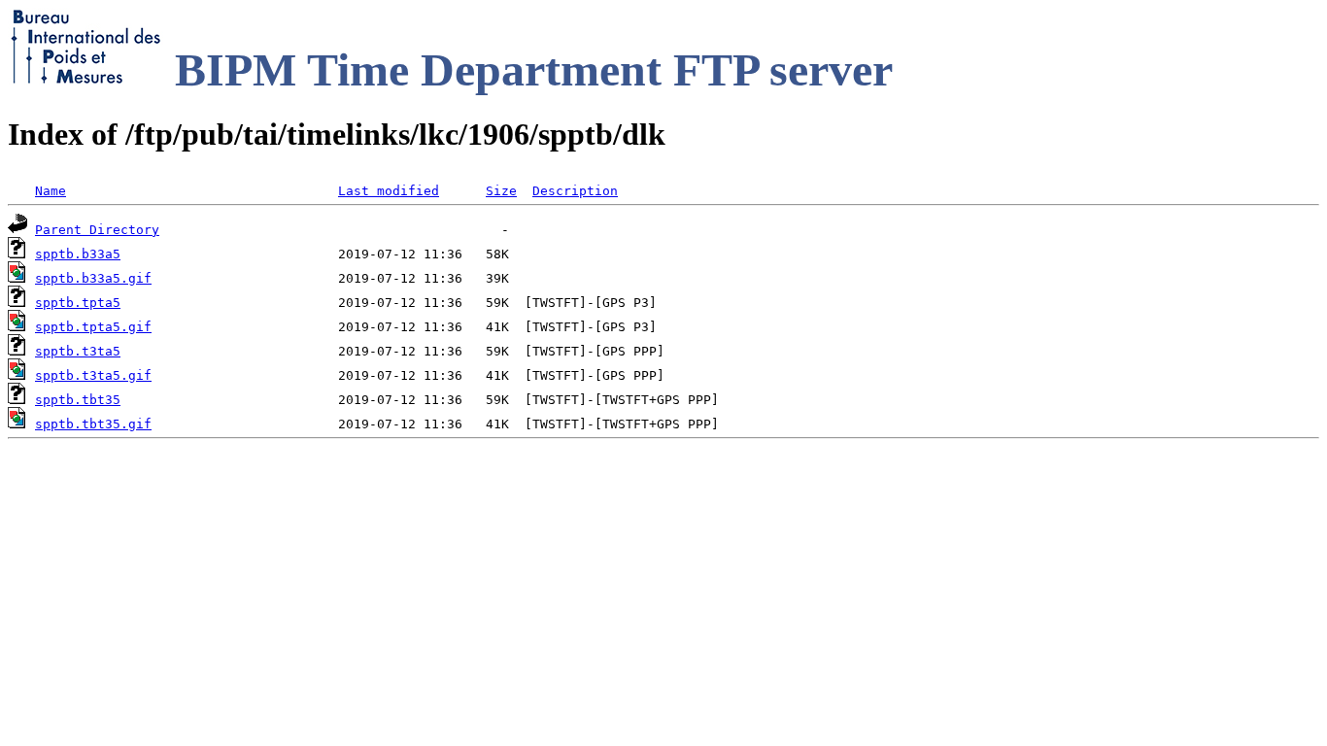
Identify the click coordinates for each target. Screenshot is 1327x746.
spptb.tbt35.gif (93, 424)
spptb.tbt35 (77, 399)
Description (575, 191)
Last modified (388, 191)
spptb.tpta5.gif (93, 327)
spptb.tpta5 (77, 302)
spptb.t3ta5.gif (93, 375)
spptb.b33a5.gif (93, 278)
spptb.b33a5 (77, 254)
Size (501, 191)
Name (50, 191)
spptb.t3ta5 (77, 351)
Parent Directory (97, 229)
